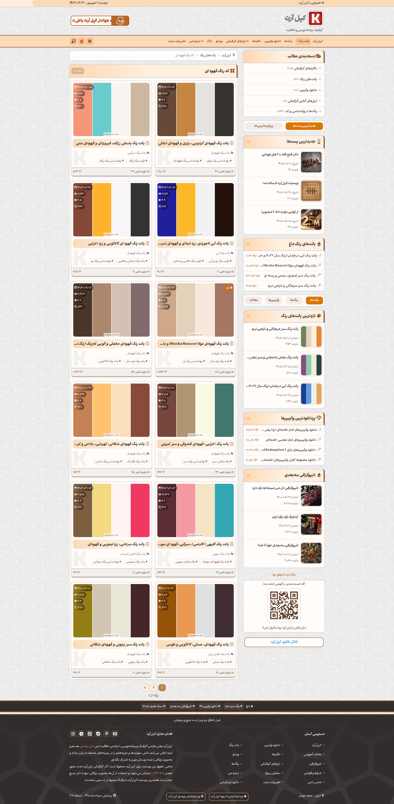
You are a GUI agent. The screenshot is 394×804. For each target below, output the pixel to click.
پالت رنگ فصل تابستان (133, 554)
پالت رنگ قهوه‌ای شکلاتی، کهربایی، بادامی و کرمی (109, 444)
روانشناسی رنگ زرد (101, 261)
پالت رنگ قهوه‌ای (220, 153)
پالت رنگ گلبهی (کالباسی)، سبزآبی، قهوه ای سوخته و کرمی (193, 545)
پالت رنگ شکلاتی (111, 662)
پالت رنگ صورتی (221, 554)
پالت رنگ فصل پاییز (219, 654)
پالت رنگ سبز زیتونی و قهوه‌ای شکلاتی (117, 645)
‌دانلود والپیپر (306, 90)
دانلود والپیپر (272, 41)
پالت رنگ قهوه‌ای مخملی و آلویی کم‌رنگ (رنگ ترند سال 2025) (109, 344)
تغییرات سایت (177, 41)
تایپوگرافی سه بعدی (181, 706)
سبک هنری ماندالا (153, 706)
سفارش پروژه (272, 773)
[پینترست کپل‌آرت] (106, 733)
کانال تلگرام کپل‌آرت (284, 642)
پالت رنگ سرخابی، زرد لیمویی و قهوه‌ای (116, 545)
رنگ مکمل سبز (220, 461)
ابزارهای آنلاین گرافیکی (300, 101)
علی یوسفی (86, 746)
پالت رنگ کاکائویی (108, 361)
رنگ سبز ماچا (232, 706)
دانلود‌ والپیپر (272, 745)
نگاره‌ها (256, 41)
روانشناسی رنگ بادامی (107, 461)
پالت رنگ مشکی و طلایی (131, 261)
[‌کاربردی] (81, 41)
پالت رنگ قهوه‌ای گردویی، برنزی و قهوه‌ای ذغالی (193, 144)
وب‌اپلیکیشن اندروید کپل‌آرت (227, 796)
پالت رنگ (303, 41)
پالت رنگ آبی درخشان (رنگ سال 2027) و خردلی (287, 256)
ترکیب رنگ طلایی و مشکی (187, 261)
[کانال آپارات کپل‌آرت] (115, 733)
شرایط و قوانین (312, 773)
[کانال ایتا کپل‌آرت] (89, 733)
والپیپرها (273, 300)
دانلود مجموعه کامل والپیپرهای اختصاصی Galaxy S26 (287, 460)
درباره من (196, 41)
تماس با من (314, 782)
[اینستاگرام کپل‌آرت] (73, 733)
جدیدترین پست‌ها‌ (304, 126)
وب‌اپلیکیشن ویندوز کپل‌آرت (184, 796)
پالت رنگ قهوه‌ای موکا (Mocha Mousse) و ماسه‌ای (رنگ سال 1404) (193, 344)
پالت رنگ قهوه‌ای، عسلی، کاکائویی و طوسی (197, 645)
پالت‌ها (314, 300)
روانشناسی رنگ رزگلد (110, 161)
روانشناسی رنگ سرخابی (106, 562)
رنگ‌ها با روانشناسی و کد (301, 111)
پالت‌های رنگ (208, 55)
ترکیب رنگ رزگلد (137, 161)
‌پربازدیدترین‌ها (263, 126)
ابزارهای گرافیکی (237, 41)
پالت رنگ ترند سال (219, 361)
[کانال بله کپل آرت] (98, 733)
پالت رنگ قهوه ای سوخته (216, 562)
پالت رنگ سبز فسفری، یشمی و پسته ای (290, 276)
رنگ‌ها (288, 41)
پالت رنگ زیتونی (136, 662)
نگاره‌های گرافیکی (302, 69)
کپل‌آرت (318, 41)
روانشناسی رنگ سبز (194, 461)
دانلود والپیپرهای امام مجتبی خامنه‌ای (291, 440)
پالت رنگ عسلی (221, 662)
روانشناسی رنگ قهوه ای (186, 161)
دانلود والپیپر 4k (208, 706)
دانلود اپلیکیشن (229, 782)
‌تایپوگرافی (315, 764)
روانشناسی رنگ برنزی (218, 161)
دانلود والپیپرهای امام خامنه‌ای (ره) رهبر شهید (288, 430)
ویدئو (219, 41)
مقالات (254, 300)
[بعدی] (145, 687)
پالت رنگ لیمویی (135, 562)
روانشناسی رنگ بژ (193, 361)
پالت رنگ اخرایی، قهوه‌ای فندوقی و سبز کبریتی (195, 444)
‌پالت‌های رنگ (305, 79)
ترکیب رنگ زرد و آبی (219, 261)
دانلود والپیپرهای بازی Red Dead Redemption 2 (288, 450)
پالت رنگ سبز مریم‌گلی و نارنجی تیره (292, 286)
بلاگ (209, 41)
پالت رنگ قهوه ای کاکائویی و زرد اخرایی (116, 244)
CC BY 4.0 (157, 773)
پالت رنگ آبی (222, 253)
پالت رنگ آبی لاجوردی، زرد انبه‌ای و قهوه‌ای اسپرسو (193, 244)
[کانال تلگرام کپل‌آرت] (81, 733)
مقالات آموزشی (312, 755)
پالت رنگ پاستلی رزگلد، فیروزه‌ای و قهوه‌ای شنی (110, 144)
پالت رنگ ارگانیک (136, 461)
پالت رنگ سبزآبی (136, 153)
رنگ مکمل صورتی (185, 562)
